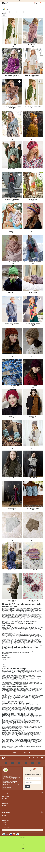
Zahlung (4, 822)
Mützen (6, 642)
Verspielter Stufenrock (33, 199)
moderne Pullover (19, 733)
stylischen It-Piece (36, 695)
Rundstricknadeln (17, 719)
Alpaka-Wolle (11, 741)
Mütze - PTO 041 (12, 168)
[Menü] (6, 7)
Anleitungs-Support (6, 827)
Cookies (22, 844)
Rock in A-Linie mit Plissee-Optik (32, 75)
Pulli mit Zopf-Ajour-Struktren (12, 75)
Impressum (23, 837)
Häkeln (31, 609)
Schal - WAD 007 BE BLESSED (12, 261)
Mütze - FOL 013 (33, 138)
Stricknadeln (27, 618)
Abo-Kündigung (5, 824)
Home (3, 6)
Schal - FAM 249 (33, 477)
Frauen (40, 737)
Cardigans (39, 641)
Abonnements (5, 803)
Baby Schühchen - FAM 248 (33, 508)
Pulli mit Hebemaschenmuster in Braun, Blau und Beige (12, 107)
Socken (34, 641)
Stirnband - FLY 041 (12, 416)
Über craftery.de (5, 796)
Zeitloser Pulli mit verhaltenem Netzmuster (12, 230)
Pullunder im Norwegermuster (12, 199)
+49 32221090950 (8, 776)
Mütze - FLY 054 (33, 168)
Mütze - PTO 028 (12, 292)
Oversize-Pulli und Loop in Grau (12, 323)
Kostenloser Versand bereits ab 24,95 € (22, 0)
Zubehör (19, 616)
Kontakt (4, 815)
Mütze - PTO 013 (33, 385)
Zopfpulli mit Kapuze (33, 44)
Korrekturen (5, 805)
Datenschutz (22, 839)
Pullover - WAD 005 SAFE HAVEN (12, 385)
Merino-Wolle (15, 723)
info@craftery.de (6, 774)
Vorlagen (4, 808)
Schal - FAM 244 (12, 569)
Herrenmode (13, 12)
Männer (31, 742)
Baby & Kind (26, 12)
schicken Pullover (32, 739)
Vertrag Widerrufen (22, 830)
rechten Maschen (25, 635)
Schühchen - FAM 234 (33, 600)
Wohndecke (36, 683)
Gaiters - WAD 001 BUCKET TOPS (12, 447)
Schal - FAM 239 (12, 600)
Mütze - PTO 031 (33, 230)
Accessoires (19, 12)
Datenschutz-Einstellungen (22, 842)
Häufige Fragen (5, 820)
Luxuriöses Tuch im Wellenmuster (12, 138)
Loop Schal (36, 671)
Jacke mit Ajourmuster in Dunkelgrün (12, 44)
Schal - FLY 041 (32, 416)
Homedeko (33, 12)
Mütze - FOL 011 (12, 355)
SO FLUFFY (27, 707)
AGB (22, 846)
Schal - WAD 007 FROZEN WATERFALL (32, 261)
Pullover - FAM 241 (33, 569)
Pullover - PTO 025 (32, 292)
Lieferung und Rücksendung (8, 818)
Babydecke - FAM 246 (12, 539)
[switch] (4, 15)
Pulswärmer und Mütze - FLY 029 (32, 447)
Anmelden (27, 786)
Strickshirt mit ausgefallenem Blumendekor (33, 324)
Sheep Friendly (5, 798)
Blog (41, 645)
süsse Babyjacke (28, 716)
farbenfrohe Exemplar (10, 689)
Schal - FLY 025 (12, 477)
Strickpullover (29, 722)
